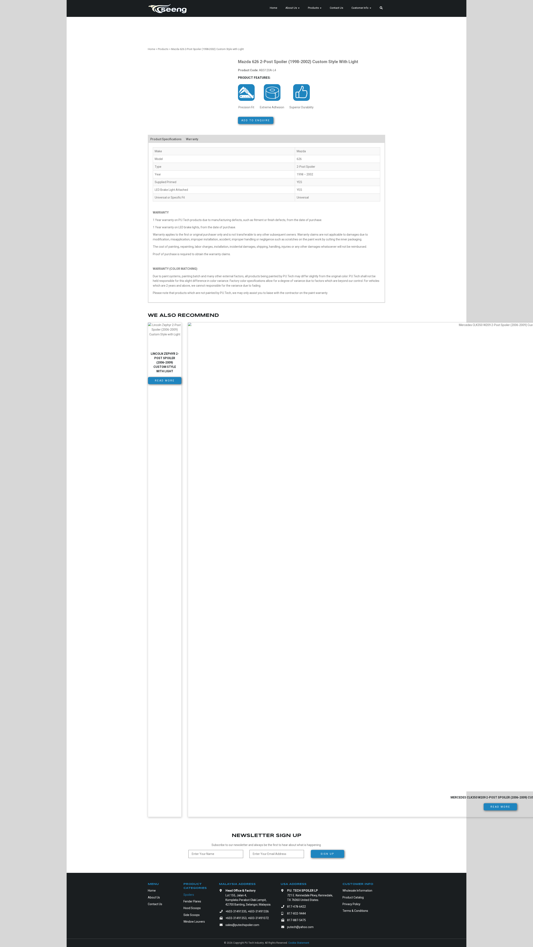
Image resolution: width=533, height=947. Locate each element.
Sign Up (327, 853)
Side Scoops (191, 915)
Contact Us (336, 7)
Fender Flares (192, 901)
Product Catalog (353, 897)
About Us (291, 7)
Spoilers (188, 894)
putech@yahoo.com (300, 927)
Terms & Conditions (355, 910)
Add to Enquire (255, 120)
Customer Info (360, 7)
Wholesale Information (357, 890)
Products (313, 7)
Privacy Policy (351, 904)
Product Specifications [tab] (166, 139)
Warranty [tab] (192, 139)
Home (273, 7)
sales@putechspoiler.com (242, 925)
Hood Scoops (192, 908)
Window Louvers (194, 921)
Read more (165, 380)
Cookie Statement (298, 942)
